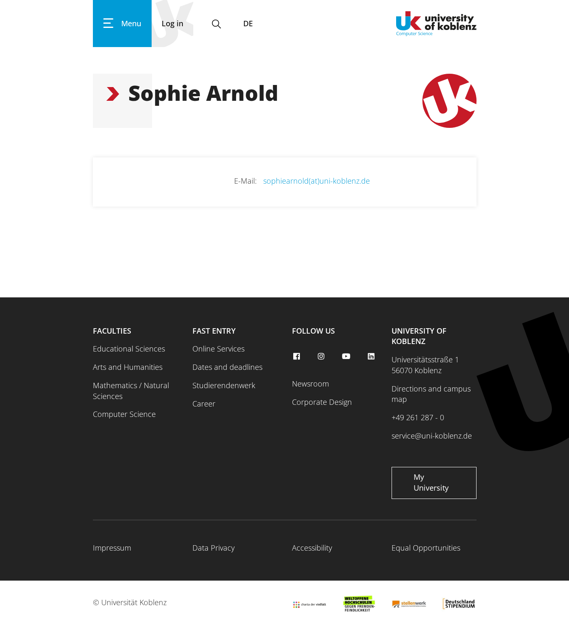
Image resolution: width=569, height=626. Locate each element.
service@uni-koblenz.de (432, 436)
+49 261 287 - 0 (418, 417)
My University (431, 482)
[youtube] (347, 356)
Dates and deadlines (227, 367)
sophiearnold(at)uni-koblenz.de (316, 181)
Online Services (218, 349)
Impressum (112, 548)
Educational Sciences (129, 349)
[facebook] (297, 356)
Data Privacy (213, 548)
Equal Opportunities (426, 548)
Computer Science (124, 414)
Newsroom (310, 384)
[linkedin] (372, 356)
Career (203, 404)
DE (248, 23)
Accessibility (312, 548)
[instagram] (322, 356)
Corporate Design (322, 402)
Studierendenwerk (223, 385)
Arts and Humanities (127, 367)
